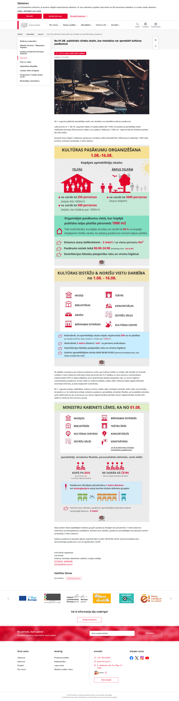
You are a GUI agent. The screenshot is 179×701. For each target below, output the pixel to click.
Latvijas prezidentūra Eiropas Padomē (32, 52)
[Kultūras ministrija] (30, 25)
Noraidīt (29, 16)
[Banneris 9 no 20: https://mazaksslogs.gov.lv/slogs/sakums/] (101, 598)
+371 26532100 (103, 658)
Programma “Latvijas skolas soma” (31, 76)
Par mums (21, 669)
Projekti (20, 665)
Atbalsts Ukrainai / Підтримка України (32, 46)
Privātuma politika (61, 658)
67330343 (58, 561)
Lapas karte (59, 665)
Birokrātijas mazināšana (29, 81)
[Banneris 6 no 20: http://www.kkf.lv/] (28, 598)
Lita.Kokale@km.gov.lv (63, 564)
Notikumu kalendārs (28, 41)
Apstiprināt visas (55, 16)
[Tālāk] (171, 598)
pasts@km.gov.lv (104, 661)
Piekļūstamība (60, 661)
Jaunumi (23, 58)
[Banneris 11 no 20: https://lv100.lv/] (151, 598)
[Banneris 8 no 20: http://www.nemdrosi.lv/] (77, 598)
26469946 (68, 561)
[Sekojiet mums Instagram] (142, 658)
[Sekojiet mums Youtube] (147, 657)
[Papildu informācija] (106, 673)
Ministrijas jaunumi (74, 578)
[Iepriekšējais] (8, 598)
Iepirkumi (21, 661)
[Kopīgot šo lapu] (155, 46)
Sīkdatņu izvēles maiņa (63, 669)
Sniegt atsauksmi (89, 619)
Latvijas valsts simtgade (29, 70)
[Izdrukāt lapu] (155, 40)
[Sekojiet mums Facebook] (131, 658)
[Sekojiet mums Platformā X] (137, 658)
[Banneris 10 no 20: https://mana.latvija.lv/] (126, 598)
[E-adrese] (99, 673)
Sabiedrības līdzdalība (29, 66)
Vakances (21, 658)
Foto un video (25, 62)
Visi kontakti (106, 680)
